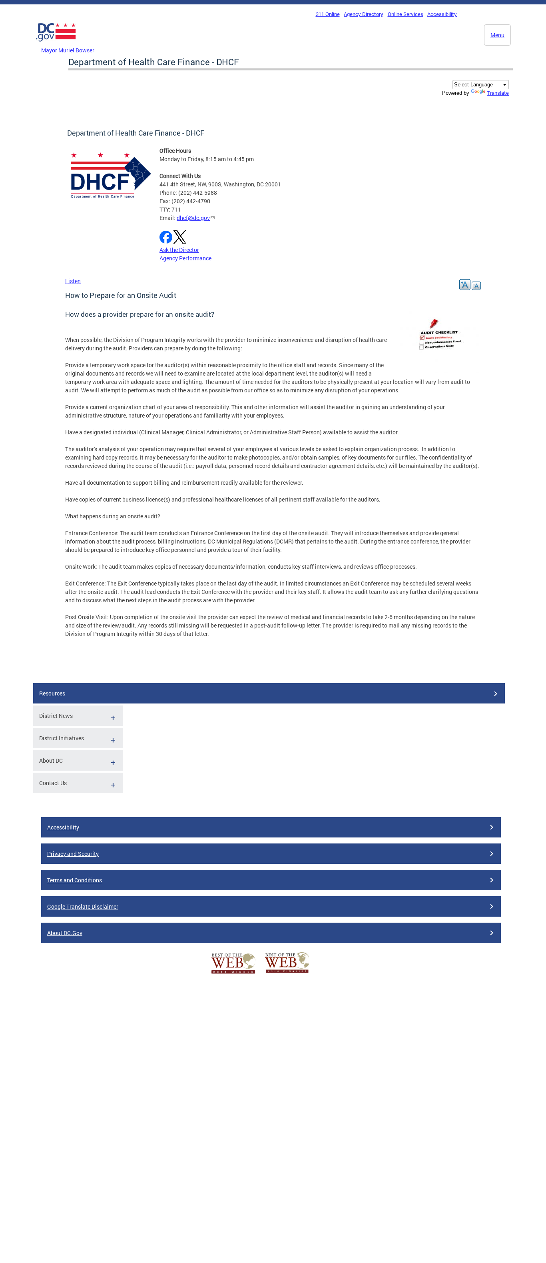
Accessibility (442, 14)
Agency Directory (363, 14)
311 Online (328, 14)
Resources (52, 693)
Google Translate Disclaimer (82, 906)
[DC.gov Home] (56, 43)
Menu (497, 35)
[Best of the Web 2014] (233, 974)
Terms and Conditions (74, 880)
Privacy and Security (73, 853)
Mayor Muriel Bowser (67, 50)
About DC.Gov (64, 933)
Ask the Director (179, 250)
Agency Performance (185, 258)
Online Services (405, 14)
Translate (498, 92)
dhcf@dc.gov (193, 218)
